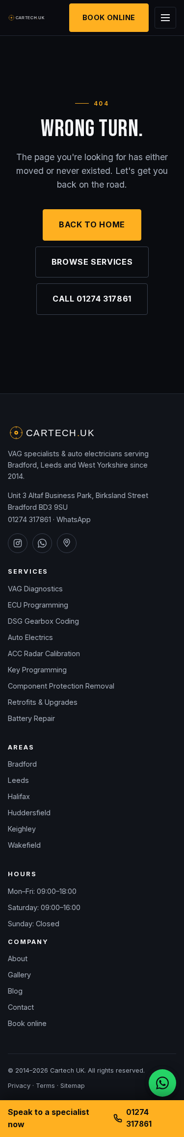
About (17, 958)
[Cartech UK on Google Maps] (67, 543)
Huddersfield (29, 812)
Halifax (19, 796)
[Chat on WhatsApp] (162, 1083)
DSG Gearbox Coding (43, 621)
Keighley (22, 829)
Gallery (19, 975)
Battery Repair (31, 718)
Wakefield (24, 845)
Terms (45, 1085)
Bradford (22, 764)
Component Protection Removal (61, 686)
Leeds (18, 780)
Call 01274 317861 (92, 299)
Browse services (92, 262)
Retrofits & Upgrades (43, 702)
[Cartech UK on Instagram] (17, 543)
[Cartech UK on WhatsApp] (42, 543)
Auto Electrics (30, 637)
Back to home (92, 224)
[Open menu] (165, 17)
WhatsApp (73, 519)
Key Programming (37, 670)
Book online (27, 1023)
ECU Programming (38, 605)
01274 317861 (29, 519)
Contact (21, 1007)
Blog (15, 991)
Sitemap (72, 1085)
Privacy (19, 1085)
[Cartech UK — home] (27, 18)
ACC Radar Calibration (44, 653)
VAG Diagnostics (35, 588)
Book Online (108, 17)
